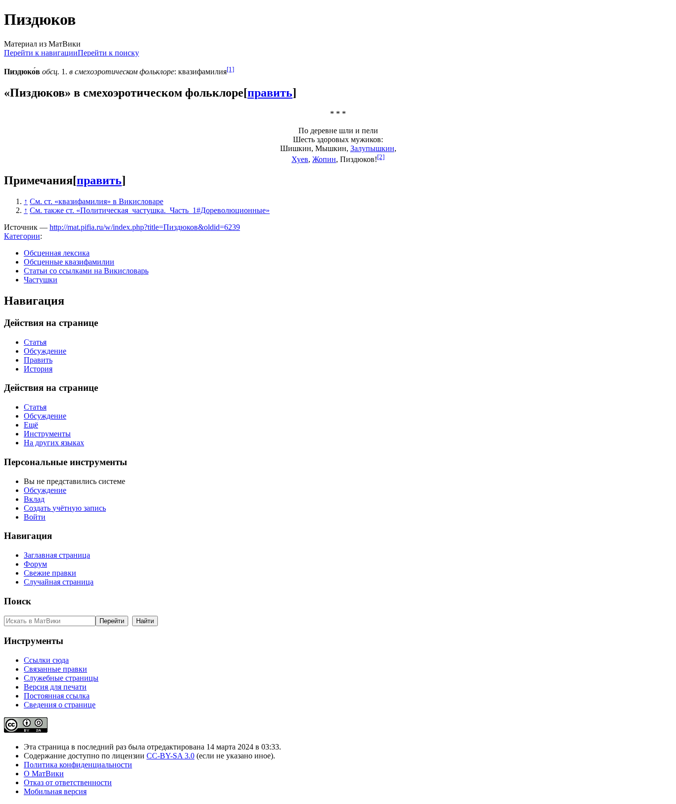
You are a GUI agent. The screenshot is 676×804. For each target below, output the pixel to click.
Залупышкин (372, 148)
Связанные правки (55, 669)
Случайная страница (59, 582)
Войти (35, 517)
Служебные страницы (61, 678)
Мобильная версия (55, 791)
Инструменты (47, 433)
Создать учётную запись (65, 508)
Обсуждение (45, 351)
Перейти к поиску (108, 53)
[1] (230, 69)
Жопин (324, 159)
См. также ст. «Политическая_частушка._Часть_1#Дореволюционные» (150, 210)
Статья (35, 342)
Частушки (40, 279)
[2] (381, 157)
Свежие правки (50, 573)
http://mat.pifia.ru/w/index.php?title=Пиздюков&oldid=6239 (144, 227)
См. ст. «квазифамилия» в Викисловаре (96, 201)
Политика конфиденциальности (78, 764)
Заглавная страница (57, 555)
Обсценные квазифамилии (69, 262)
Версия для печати (55, 687)
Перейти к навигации (41, 53)
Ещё (31, 425)
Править (38, 360)
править (269, 92)
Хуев (299, 159)
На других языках (54, 442)
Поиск (17, 601)
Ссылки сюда (46, 660)
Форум (35, 564)
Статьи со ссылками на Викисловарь (86, 271)
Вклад (34, 499)
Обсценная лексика (57, 253)
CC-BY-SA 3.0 (170, 755)
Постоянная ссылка (57, 696)
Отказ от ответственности (68, 782)
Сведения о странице (60, 704)
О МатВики (44, 773)
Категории (22, 236)
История (38, 369)
